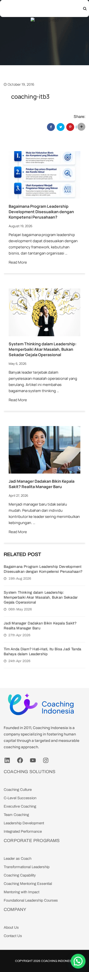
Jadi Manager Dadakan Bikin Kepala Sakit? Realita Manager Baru (41, 483)
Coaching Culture (18, 790)
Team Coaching (16, 815)
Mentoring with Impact (21, 892)
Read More (18, 262)
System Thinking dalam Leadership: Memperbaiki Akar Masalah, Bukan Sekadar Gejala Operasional (42, 349)
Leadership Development (24, 823)
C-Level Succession (20, 798)
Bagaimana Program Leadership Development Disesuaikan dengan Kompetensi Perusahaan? (41, 212)
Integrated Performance (23, 831)
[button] (78, 961)
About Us (11, 927)
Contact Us (13, 936)
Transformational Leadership (26, 867)
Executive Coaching (20, 806)
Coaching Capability (20, 875)
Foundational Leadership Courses (31, 900)
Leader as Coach (17, 858)
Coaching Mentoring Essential (28, 884)
